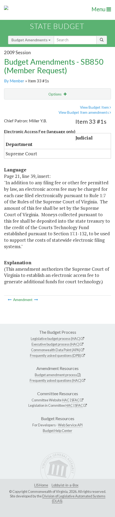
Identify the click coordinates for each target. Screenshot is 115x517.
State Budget (57, 26)
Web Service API (70, 425)
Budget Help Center (57, 430)
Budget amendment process (56, 375)
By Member (14, 80)
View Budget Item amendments (84, 112)
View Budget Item (95, 107)
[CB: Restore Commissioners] (36, 300)
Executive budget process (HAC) (55, 344)
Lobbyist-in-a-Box (65, 485)
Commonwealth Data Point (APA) (55, 350)
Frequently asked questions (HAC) (55, 380)
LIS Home (41, 485)
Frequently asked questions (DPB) (55, 355)
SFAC (75, 400)
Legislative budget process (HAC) (55, 338)
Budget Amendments (29, 40)
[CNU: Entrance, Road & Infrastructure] (10, 300)
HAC (65, 400)
